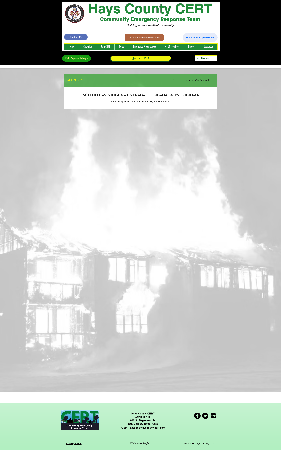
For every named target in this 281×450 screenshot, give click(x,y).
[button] (172, 47)
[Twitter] (205, 416)
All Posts (75, 80)
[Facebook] (197, 416)
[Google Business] (213, 416)
